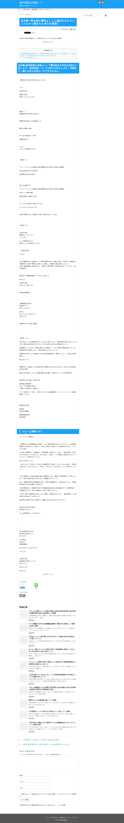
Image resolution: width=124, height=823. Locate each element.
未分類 (74, 29)
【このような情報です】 (27, 57)
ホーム (19, 9)
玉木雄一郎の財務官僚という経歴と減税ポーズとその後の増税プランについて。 (46, 744)
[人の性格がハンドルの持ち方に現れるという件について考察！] (23, 715)
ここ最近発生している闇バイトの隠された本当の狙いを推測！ (41, 739)
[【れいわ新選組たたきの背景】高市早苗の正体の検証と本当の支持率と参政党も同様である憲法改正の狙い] (23, 691)
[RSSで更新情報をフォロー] (102, 2)
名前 (21, 775)
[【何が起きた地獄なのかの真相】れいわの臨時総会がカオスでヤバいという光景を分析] (23, 726)
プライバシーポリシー (45, 9)
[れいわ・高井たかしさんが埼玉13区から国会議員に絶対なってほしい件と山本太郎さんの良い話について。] (23, 653)
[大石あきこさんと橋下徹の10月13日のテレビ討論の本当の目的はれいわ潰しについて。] (23, 640)
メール (22, 781)
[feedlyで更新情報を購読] (99, 2)
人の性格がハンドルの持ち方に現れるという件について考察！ (50, 711)
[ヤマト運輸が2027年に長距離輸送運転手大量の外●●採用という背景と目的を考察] (23, 627)
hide (51, 50)
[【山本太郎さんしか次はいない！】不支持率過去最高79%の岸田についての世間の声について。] (23, 678)
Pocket (33, 32)
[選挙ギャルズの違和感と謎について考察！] (23, 703)
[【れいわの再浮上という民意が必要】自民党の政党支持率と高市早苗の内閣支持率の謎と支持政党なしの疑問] (23, 614)
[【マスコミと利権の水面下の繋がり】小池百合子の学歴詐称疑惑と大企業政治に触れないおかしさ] (23, 665)
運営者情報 (35, 9)
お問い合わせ (26, 9)
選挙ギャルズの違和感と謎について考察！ (43, 700)
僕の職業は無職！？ (30, 2)
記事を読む (32, 620)
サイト (21, 787)
